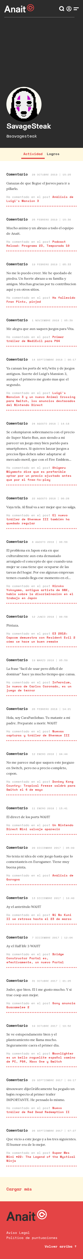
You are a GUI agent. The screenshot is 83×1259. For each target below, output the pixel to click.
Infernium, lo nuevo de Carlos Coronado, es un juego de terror (39, 686)
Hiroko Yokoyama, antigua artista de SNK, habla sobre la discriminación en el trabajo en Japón (39, 592)
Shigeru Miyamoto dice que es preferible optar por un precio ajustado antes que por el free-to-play (39, 473)
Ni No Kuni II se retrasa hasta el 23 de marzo (39, 917)
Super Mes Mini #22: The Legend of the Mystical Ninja (40, 1156)
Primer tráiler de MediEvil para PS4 (35, 339)
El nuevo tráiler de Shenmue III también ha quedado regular (38, 519)
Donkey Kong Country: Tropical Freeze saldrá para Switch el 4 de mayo (40, 785)
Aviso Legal (18, 1232)
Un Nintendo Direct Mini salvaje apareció (39, 827)
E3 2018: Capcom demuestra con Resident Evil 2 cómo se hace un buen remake (40, 637)
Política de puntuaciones (31, 1237)
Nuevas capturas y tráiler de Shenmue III (38, 733)
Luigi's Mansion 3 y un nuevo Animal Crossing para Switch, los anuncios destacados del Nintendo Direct (40, 399)
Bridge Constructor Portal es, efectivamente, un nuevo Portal (35, 958)
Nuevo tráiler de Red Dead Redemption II (38, 1110)
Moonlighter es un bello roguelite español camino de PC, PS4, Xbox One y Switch (40, 1057)
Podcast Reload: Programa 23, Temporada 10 (38, 243)
